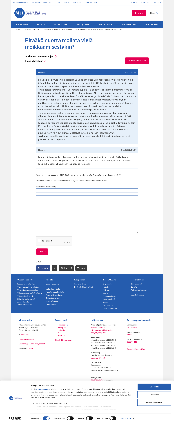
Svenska (145, 3)
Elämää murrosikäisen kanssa (58, 30)
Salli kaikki (154, 387)
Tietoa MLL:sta (109, 280)
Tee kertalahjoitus (98, 327)
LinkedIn (61, 330)
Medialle (77, 3)
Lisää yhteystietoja (26, 339)
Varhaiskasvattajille (53, 289)
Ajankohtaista (137, 295)
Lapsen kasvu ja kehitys (26, 284)
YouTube (61, 335)
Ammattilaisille (52, 285)
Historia (106, 287)
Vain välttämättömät (154, 402)
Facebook (43, 268)
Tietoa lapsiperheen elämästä (28, 287)
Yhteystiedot (92, 3)
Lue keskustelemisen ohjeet (40, 56)
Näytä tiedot (126, 418)
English (157, 3)
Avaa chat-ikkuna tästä (136, 349)
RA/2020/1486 (97, 380)
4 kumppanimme (43, 389)
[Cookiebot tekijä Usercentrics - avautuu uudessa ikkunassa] (15, 418)
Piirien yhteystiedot (110, 308)
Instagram (62, 327)
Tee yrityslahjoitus (98, 333)
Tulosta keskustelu (137, 60)
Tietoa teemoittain (53, 298)
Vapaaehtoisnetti (41, 3)
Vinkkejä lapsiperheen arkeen (28, 290)
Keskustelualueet (33, 30)
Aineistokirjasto (52, 304)
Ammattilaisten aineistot (55, 295)
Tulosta (81, 268)
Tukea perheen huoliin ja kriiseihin (29, 293)
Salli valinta (154, 394)
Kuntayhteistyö (80, 284)
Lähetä (42, 251)
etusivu (18, 30)
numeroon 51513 (98, 358)
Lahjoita (139, 13)
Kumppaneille (80, 280)
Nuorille (49, 280)
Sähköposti (66, 268)
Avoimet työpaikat (109, 296)
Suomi (134, 3)
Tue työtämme (137, 280)
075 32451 (25, 334)
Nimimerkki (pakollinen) (46, 186)
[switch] (70, 418)
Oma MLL (31, 348)
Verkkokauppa (20, 3)
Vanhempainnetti (25, 280)
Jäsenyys (106, 293)
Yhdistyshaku (62, 3)
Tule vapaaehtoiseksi (139, 290)
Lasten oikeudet (52, 301)
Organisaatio (107, 284)
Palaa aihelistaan (34, 60)
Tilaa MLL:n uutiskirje (63, 340)
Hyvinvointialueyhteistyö (83, 287)
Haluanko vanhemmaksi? (26, 299)
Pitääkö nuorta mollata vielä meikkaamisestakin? (98, 30)
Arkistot (106, 290)
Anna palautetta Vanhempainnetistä (24, 303)
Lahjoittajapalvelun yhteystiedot (32, 344)
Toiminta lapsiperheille (25, 296)
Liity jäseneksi (136, 284)
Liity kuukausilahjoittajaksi (101, 330)
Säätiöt (105, 302)
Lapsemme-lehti (109, 299)
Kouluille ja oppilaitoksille (55, 292)
